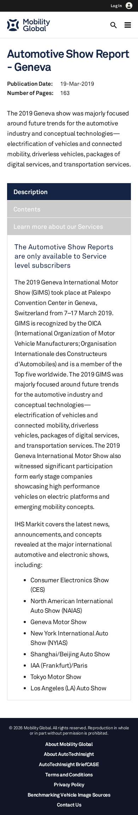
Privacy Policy (69, 784)
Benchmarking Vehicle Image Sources (69, 795)
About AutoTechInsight (69, 754)
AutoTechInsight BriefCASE (69, 764)
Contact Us (69, 805)
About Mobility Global (68, 744)
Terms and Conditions (69, 774)
